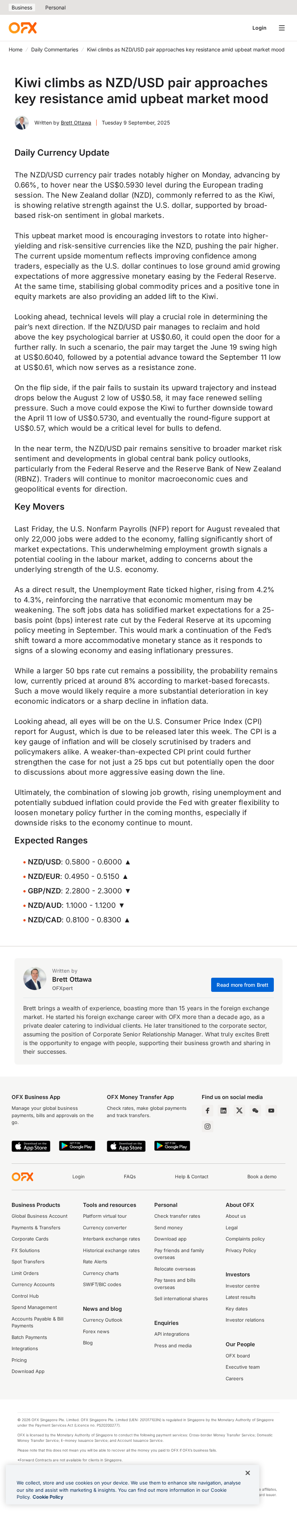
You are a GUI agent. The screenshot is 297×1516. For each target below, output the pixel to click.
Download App (28, 1371)
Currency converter (105, 1227)
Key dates (237, 1308)
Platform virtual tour (105, 1216)
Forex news (96, 1331)
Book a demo (262, 1176)
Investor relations (245, 1320)
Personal (55, 7)
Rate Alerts (95, 1261)
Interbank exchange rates (111, 1239)
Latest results (241, 1297)
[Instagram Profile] (207, 1126)
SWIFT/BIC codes (102, 1284)
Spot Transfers (28, 1261)
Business (22, 7)
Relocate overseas (175, 1269)
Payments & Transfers (36, 1227)
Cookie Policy (48, 1497)
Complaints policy (245, 1239)
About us (236, 1216)
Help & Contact (191, 1176)
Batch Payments (29, 1337)
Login (259, 28)
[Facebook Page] (207, 1110)
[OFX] (23, 28)
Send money (168, 1227)
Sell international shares (181, 1298)
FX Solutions (26, 1250)
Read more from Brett (242, 985)
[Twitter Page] (239, 1110)
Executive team (243, 1367)
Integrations (25, 1348)
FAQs (130, 1176)
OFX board (238, 1356)
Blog (88, 1343)
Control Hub (25, 1296)
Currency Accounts (33, 1284)
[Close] (248, 1473)
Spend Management (34, 1307)
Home (15, 49)
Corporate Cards (30, 1239)
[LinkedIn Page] (223, 1110)
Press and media (173, 1345)
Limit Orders (25, 1273)
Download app (170, 1239)
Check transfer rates (177, 1216)
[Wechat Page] (255, 1110)
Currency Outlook (102, 1320)
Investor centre (243, 1286)
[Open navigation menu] (281, 27)
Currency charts (101, 1273)
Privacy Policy (241, 1250)
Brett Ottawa (76, 122)
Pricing (19, 1360)
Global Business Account (39, 1216)
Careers (234, 1378)
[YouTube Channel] (271, 1110)
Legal (232, 1227)
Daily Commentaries (54, 49)
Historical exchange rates (111, 1250)
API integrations (171, 1334)
